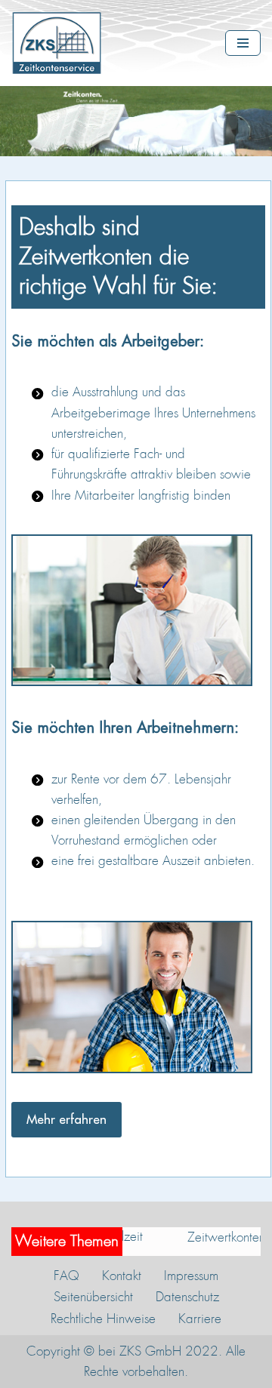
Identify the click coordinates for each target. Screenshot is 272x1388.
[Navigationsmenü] (243, 43)
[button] (66, 1119)
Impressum (191, 1275)
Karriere (199, 1318)
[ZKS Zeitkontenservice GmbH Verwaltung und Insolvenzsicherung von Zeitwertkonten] (60, 43)
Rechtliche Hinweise (103, 1318)
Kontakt (121, 1275)
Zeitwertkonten (208, 1237)
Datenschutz (187, 1296)
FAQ (66, 1275)
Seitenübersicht (93, 1296)
